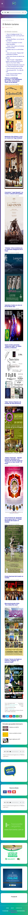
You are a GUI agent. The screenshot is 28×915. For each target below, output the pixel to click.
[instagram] (9, 791)
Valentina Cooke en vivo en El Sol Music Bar (13, 305)
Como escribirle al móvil (15, 733)
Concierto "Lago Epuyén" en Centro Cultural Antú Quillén (14, 43)
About (12, 908)
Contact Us (19, 908)
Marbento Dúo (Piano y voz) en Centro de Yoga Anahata (13, 137)
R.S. (4, 27)
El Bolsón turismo (11, 32)
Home (7, 908)
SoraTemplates (12, 911)
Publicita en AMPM (14, 727)
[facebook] (5, 791)
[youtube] (14, 791)
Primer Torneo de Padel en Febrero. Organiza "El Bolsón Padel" (14, 74)
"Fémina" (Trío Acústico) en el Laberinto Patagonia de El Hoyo (14, 249)
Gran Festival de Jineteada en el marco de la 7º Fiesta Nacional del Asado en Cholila (15, 65)
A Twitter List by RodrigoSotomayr (12, 17)
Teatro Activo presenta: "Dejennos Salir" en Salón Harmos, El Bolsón (15, 53)
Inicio (4, 20)
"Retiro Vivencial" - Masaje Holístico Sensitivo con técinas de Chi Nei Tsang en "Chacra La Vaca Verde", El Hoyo (14, 61)
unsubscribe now (11, 708)
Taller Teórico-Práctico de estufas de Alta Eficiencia (13, 402)
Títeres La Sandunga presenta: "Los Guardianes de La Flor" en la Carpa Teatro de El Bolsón (15, 35)
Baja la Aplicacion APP (14, 739)
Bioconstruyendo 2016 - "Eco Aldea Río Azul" (12, 604)
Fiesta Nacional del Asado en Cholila (14, 68)
